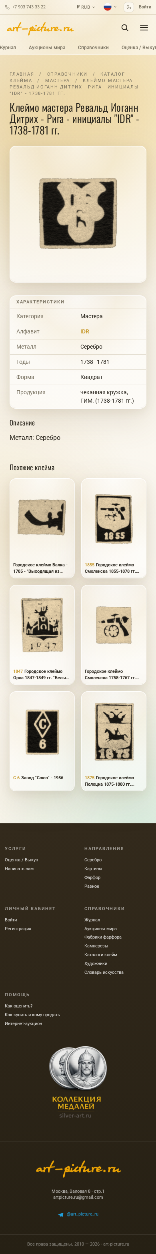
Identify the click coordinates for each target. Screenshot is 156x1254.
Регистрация (18, 928)
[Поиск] (125, 27)
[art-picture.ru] (40, 27)
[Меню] (144, 27)
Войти (145, 7)
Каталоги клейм (100, 954)
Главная (22, 74)
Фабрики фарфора (103, 937)
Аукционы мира (47, 47)
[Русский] (110, 7)
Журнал (92, 920)
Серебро (91, 346)
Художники (95, 963)
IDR (84, 331)
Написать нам (19, 868)
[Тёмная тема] (129, 7)
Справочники (93, 47)
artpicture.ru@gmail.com (78, 1197)
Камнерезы (96, 946)
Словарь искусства (104, 972)
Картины (93, 868)
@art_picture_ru (82, 1214)
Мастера (57, 80)
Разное (91, 886)
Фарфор (92, 877)
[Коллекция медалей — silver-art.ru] (78, 1082)
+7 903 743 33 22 (29, 7)
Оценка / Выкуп (21, 860)
